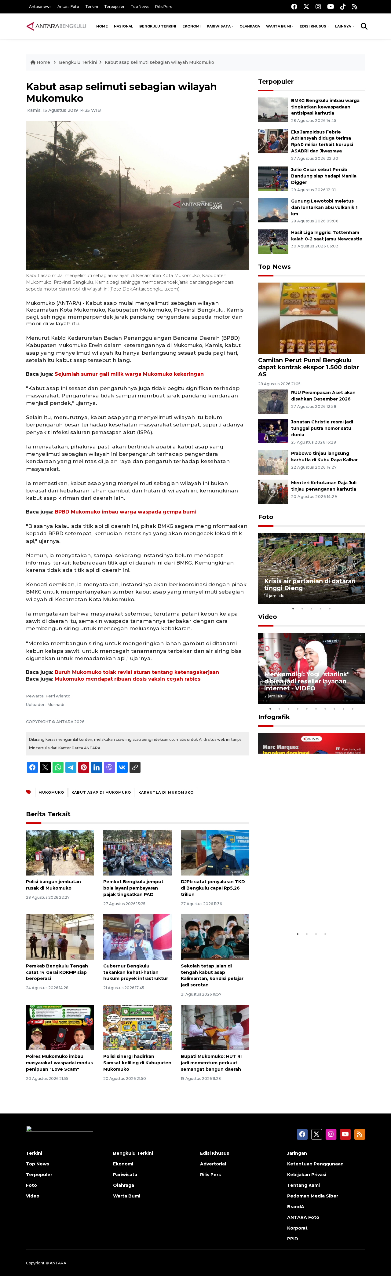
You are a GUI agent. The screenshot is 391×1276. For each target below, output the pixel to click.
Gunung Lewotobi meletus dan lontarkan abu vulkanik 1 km (324, 207)
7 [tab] (325, 709)
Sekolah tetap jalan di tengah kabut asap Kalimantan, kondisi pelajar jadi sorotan (212, 975)
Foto (265, 517)
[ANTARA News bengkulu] (56, 26)
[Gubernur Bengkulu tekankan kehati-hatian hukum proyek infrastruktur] (137, 937)
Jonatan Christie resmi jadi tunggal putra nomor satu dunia (322, 428)
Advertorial (213, 1164)
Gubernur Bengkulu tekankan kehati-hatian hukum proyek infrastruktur (135, 972)
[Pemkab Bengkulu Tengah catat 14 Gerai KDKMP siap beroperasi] (60, 937)
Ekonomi (191, 26)
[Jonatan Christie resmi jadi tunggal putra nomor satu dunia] (273, 430)
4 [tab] (321, 608)
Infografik (274, 717)
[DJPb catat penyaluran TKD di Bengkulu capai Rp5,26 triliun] (215, 852)
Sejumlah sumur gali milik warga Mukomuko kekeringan (129, 374)
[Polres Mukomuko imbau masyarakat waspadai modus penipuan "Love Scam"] (60, 1027)
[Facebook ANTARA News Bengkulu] (294, 6)
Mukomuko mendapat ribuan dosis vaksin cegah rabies (127, 679)
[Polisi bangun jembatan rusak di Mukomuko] (60, 852)
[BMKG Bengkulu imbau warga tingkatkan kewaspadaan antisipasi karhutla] (273, 109)
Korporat (297, 1228)
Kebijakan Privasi (306, 1174)
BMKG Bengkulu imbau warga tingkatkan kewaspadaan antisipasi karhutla (325, 107)
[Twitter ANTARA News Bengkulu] (306, 6)
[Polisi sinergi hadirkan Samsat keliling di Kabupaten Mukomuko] (137, 1027)
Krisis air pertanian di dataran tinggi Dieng (310, 584)
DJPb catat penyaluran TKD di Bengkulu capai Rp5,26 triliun (213, 888)
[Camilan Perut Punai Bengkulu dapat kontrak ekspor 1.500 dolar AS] (311, 317)
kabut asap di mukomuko (101, 792)
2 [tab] (302, 608)
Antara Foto (68, 6)
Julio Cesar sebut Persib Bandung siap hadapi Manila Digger (323, 176)
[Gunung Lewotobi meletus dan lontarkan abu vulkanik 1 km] (273, 210)
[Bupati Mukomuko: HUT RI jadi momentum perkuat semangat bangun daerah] (215, 1027)
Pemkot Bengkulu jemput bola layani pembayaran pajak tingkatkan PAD (133, 888)
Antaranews (40, 6)
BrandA (295, 1206)
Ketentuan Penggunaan (315, 1164)
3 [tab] (312, 608)
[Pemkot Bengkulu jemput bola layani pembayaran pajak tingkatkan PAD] (137, 852)
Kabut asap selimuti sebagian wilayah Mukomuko (159, 62)
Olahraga (249, 26)
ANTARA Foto (303, 1217)
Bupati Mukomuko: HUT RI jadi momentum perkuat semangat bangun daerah (211, 1063)
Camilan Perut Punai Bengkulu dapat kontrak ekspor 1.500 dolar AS (308, 367)
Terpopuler (114, 6)
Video (267, 616)
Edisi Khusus (313, 26)
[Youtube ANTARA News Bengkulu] (330, 6)
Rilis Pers (163, 6)
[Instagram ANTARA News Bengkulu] (318, 6)
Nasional (123, 26)
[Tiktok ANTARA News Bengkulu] (343, 6)
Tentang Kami (303, 1185)
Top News (140, 6)
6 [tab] (316, 709)
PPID (292, 1238)
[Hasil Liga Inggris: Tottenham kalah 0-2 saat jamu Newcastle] (273, 241)
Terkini (91, 6)
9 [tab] (344, 709)
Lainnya (343, 26)
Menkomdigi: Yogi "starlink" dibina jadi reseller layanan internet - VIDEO (306, 681)
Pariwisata (219, 26)
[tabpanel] (311, 568)
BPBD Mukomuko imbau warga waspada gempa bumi (125, 512)
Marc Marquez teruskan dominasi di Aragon (300, 909)
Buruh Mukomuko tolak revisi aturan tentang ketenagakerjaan (137, 672)
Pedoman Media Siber (312, 1196)
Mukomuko (51, 792)
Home (102, 26)
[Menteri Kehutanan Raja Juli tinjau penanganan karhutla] (273, 491)
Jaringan (297, 1153)
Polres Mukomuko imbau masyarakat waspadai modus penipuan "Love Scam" (59, 1063)
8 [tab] (334, 709)
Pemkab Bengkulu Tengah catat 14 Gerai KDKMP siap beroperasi (57, 972)
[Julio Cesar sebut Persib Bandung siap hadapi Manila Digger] (273, 178)
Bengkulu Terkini (157, 26)
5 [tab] (330, 608)
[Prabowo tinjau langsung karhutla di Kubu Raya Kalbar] (273, 462)
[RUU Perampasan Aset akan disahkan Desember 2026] (273, 401)
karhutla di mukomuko (166, 792)
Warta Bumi (278, 26)
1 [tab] (293, 608)
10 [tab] (353, 709)
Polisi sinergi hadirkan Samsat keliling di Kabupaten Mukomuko (137, 1063)
